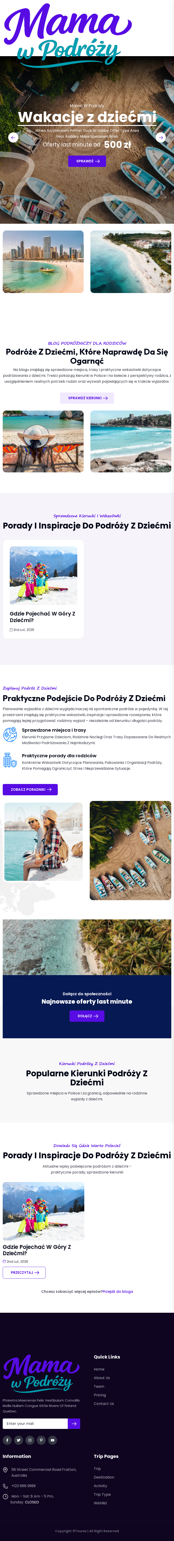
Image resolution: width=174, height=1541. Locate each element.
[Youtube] (52, 1440)
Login (162, 36)
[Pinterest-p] (41, 1440)
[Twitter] (18, 1440)
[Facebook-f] (7, 1440)
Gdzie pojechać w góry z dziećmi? (42, 617)
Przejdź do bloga (118, 1291)
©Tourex (79, 1531)
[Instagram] (29, 1440)
